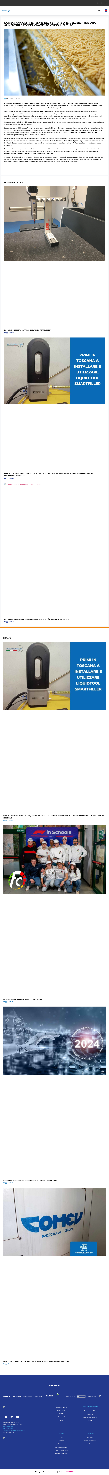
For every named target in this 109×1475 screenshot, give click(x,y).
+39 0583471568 (8, 1428)
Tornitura (90, 1420)
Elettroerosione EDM (90, 1411)
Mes (90, 1444)
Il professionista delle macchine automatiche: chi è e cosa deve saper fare (36, 619)
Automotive (61, 1444)
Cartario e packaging (61, 1447)
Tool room (90, 1437)
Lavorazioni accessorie (90, 1417)
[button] (106, 3)
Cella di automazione (90, 1441)
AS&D (61, 1437)
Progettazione (61, 1410)
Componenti (61, 1417)
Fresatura (90, 1414)
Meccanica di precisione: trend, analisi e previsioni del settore (30, 1180)
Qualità (61, 1414)
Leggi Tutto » (9, 332)
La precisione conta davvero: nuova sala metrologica (27, 330)
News (61, 1420)
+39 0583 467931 (8, 1426)
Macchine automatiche (61, 1453)
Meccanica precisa (61, 1407)
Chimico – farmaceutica (61, 1450)
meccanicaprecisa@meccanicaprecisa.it (15, 1430)
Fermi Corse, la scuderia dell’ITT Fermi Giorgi (22, 999)
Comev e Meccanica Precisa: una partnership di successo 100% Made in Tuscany (36, 1361)
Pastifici (61, 1441)
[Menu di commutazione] (99, 10)
